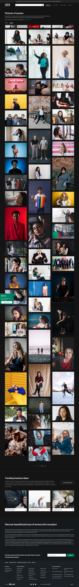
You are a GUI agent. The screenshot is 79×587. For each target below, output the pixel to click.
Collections (48, 5)
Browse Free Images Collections (8, 571)
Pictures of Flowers (20, 577)
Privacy (29, 562)
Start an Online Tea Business (57, 571)
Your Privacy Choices (44, 584)
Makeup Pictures (43, 568)
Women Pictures (19, 575)
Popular (11, 22)
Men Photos (31, 575)
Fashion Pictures (31, 568)
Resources (70, 5)
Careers (6, 562)
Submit (70, 555)
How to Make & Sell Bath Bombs (68, 569)
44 (44, 465)
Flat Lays (18, 573)
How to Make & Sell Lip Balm (57, 574)
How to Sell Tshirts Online (56, 578)
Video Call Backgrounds (33, 579)
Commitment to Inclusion (22, 562)
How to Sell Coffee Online (68, 574)
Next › (42, 465)
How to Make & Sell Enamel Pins (69, 572)
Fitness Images (43, 577)
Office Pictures (19, 572)
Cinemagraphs (42, 573)
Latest (6, 22)
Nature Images (31, 570)
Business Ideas (54, 568)
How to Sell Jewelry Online (57, 576)
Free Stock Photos (8, 568)
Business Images (20, 568)
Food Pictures (42, 570)
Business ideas (63, 5)
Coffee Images (19, 570)
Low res (22, 42)
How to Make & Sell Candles (69, 576)
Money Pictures (31, 572)
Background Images (32, 573)
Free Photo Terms (12, 562)
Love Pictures (42, 575)
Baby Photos (19, 579)
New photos (55, 5)
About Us (33, 562)
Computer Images (43, 572)
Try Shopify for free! (27, 19)
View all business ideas (67, 482)
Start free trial (6, 302)
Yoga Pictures (31, 577)
